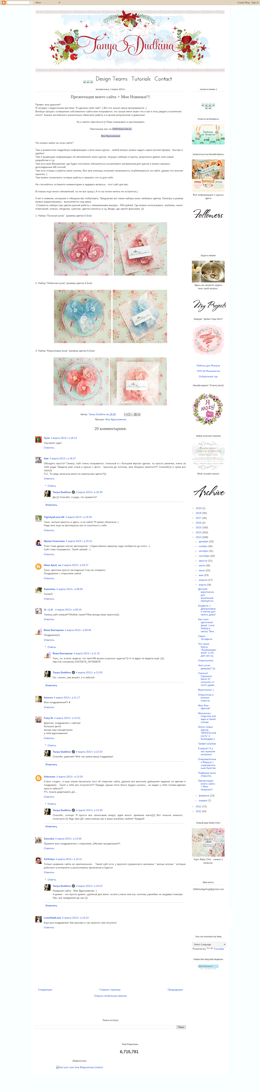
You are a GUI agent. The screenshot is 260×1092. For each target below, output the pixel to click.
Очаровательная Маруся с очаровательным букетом (207, 763)
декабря (204, 541)
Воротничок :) (206, 689)
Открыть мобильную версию (110, 995)
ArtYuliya (49, 859)
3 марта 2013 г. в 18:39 (89, 492)
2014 (199, 532)
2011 (199, 811)
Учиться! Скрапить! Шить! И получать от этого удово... (207, 679)
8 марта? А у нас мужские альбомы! (206, 751)
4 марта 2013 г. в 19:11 (69, 859)
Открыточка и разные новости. (206, 697)
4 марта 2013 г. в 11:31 (87, 653)
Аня (46, 458)
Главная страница (109, 989)
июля (202, 565)
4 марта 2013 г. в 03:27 (75, 565)
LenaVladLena (52, 917)
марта (203, 584)
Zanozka (49, 838)
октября (204, 551)
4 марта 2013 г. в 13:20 (89, 751)
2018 (199, 513)
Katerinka (49, 589)
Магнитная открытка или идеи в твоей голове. (207, 717)
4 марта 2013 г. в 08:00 (69, 589)
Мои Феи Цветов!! (204, 707)
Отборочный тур (208, 376)
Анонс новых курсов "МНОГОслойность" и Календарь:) (207, 732)
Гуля (47, 438)
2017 (199, 518)
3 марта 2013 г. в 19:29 (78, 517)
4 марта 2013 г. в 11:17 (67, 697)
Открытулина (205, 660)
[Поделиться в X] (132, 414)
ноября (203, 546)
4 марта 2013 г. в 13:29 (69, 776)
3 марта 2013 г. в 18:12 (64, 438)
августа (203, 560)
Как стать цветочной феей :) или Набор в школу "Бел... (207, 625)
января (203, 800)
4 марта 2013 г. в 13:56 (68, 838)
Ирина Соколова (54, 541)
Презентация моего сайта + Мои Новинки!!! (206, 785)
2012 (199, 806)
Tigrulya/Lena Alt (54, 517)
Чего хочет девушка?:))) (206, 667)
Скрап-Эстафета (205, 637)
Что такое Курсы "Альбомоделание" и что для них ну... (207, 649)
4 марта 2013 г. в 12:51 (67, 718)
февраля (204, 795)
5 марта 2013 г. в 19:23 (75, 917)
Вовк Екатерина (54, 630)
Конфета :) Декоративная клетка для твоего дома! (207, 610)
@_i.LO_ (49, 609)
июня (202, 570)
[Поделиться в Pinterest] (139, 414)
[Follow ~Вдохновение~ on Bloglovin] (208, 968)
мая (201, 575)
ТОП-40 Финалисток (208, 371)
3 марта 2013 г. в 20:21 (79, 541)
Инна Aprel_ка (52, 565)
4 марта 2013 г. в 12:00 (89, 672)
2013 (199, 537)
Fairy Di (48, 718)
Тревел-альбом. (207, 743)
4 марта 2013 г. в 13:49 (89, 810)
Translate (219, 948)
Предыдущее (175, 989)
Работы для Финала (208, 365)
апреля (203, 579)
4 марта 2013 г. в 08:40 (78, 630)
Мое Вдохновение (115, 419)
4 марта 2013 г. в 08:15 (68, 609)
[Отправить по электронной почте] (125, 414)
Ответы (52, 485)
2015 (199, 527)
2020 (199, 508)
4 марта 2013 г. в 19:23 (89, 886)
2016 (199, 522)
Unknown (49, 776)
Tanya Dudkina (97, 414)
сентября (204, 555)
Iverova (48, 697)
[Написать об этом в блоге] (129, 414)
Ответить (49, 447)
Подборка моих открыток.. (207, 774)
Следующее (45, 989)
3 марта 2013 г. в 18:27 (63, 458)
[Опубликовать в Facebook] (135, 414)
